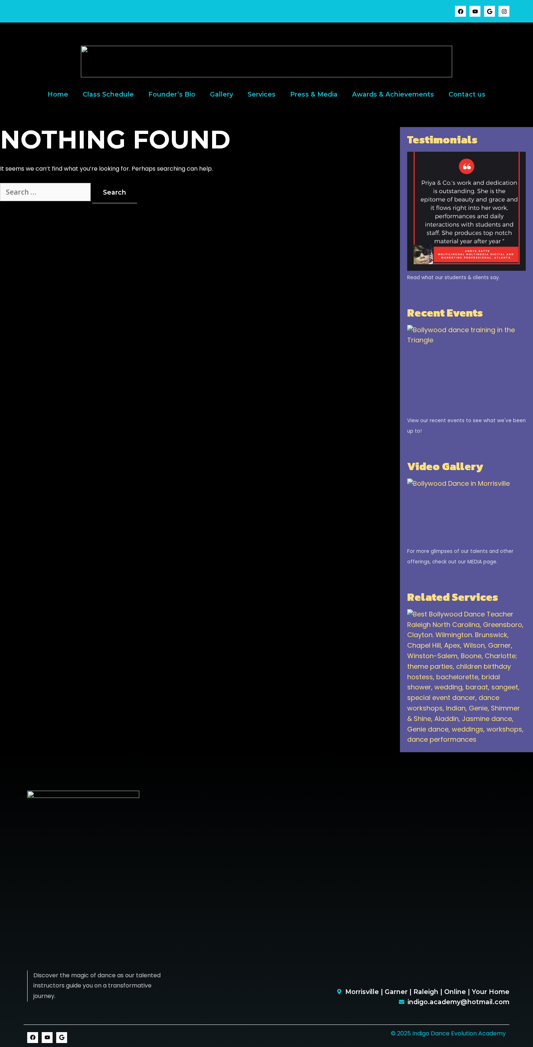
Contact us (467, 94)
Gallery (221, 94)
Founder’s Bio (171, 94)
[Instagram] (504, 11)
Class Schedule (108, 94)
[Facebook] (460, 11)
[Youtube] (475, 11)
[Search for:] (46, 192)
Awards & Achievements (393, 94)
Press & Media (314, 94)
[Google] (489, 11)
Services (262, 94)
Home (57, 94)
